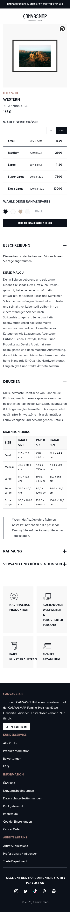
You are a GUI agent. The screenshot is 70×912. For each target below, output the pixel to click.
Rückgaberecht (13, 806)
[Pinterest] (44, 891)
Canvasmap (40, 902)
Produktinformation (16, 751)
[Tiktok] (35, 891)
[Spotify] (53, 891)
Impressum (10, 814)
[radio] (35, 141)
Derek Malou (10, 93)
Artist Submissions (15, 846)
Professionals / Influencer (20, 853)
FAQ (6, 766)
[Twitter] (25, 891)
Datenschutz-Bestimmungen (22, 798)
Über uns (9, 783)
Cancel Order (11, 829)
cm (62, 130)
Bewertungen (12, 758)
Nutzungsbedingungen (18, 790)
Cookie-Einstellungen (17, 821)
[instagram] (16, 891)
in (51, 130)
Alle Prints (10, 743)
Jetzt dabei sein (16, 727)
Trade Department (15, 861)
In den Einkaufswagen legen (35, 223)
